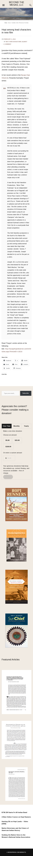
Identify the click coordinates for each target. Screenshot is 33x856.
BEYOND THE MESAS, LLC (16, 3)
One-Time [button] (6, 426)
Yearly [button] (26, 426)
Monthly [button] (16, 426)
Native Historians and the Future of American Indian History (15, 829)
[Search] (28, 5)
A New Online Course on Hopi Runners (16, 817)
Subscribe (25, 393)
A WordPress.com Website (16, 852)
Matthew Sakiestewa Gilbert (16, 41)
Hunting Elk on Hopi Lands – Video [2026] (15, 823)
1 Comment (7, 44)
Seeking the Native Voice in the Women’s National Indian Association (16, 836)
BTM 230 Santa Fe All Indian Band (14, 812)
